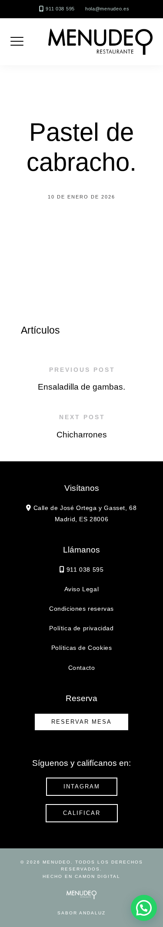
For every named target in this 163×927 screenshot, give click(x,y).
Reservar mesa (81, 721)
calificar (81, 813)
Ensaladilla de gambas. (81, 386)
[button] (144, 908)
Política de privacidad (81, 628)
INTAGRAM (81, 786)
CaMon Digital (97, 876)
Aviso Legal (81, 589)
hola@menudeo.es (107, 8)
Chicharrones (82, 434)
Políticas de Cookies (81, 647)
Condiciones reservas (81, 608)
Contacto (81, 667)
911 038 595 (60, 8)
